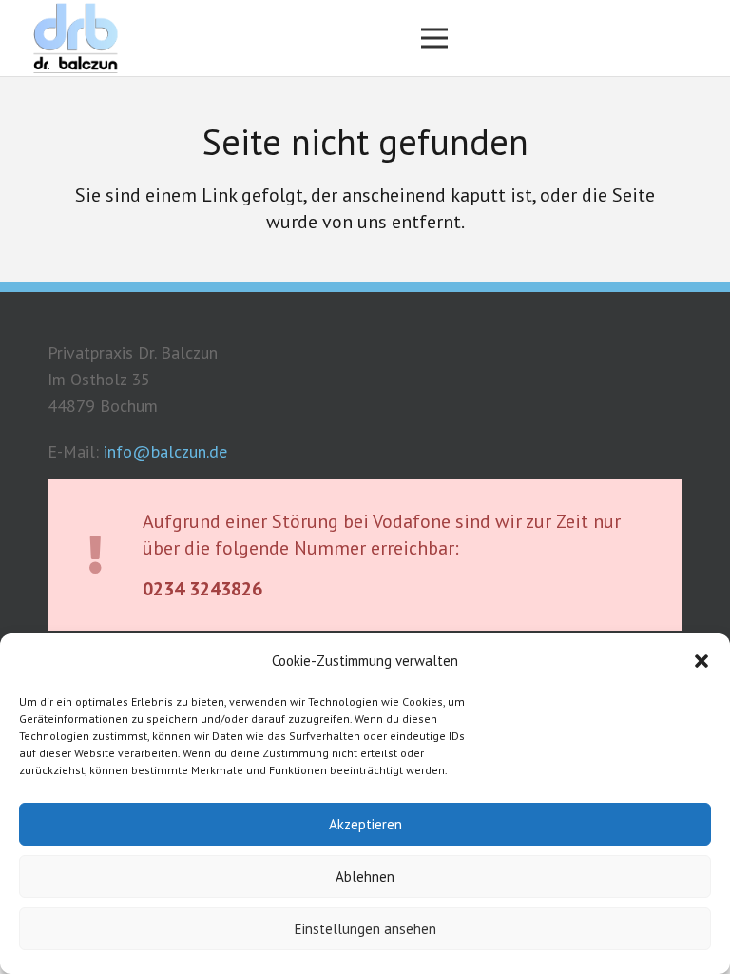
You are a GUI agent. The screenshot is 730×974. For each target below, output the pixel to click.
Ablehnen (365, 876)
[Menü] (434, 38)
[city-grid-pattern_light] (74, 38)
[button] (701, 661)
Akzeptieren (365, 824)
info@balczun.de (165, 451)
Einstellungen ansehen (365, 929)
